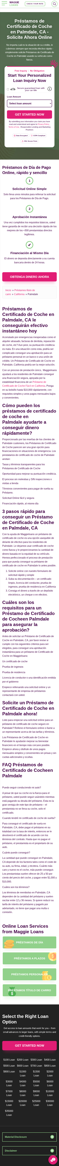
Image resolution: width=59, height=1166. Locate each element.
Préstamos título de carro (29, 990)
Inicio (8, 290)
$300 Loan (36, 1059)
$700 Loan (36, 1065)
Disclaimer (11, 1150)
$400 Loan (50, 1059)
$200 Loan (22, 1059)
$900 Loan (9, 1071)
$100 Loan (9, 1059)
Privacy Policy (43, 124)
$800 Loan (50, 1065)
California (19, 294)
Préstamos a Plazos (29, 958)
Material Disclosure (16, 1137)
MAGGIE (14, 3)
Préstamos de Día (29, 942)
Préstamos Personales (29, 974)
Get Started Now (29, 1045)
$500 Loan (9, 1065)
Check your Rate (35, 4)
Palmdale (33, 294)
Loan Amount (14, 96)
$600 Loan (22, 1065)
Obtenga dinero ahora (29, 276)
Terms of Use (13, 127)
